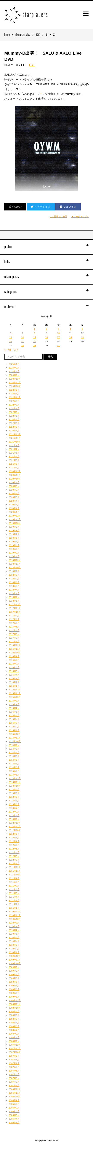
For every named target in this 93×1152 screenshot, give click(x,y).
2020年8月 (14, 486)
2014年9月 (14, 745)
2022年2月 (14, 427)
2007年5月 (14, 1071)
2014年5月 (14, 760)
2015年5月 (14, 715)
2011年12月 (15, 867)
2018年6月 (14, 582)
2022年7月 (14, 408)
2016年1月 (14, 686)
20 (10, 341)
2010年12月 (15, 911)
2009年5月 (14, 982)
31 (58, 345)
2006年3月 (14, 1122)
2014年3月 (14, 767)
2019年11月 (15, 519)
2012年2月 (14, 860)
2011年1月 (14, 908)
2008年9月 (14, 1011)
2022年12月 (15, 397)
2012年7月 (14, 841)
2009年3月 (14, 989)
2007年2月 (14, 1082)
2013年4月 (14, 808)
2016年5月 (14, 671)
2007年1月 (14, 1085)
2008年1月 (14, 1041)
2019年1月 (14, 556)
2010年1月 (14, 952)
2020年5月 (14, 497)
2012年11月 (15, 826)
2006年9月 (14, 1100)
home (7, 35)
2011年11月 (15, 871)
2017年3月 (14, 634)
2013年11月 (15, 782)
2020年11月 (15, 475)
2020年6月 (14, 493)
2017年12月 (15, 604)
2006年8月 (14, 1104)
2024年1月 (14, 375)
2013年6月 (14, 800)
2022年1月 (14, 430)
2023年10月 (15, 386)
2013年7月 (14, 797)
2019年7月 (14, 534)
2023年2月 (14, 390)
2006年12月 (15, 1089)
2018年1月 (14, 601)
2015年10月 (15, 697)
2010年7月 (14, 930)
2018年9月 (14, 571)
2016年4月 (14, 675)
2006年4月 (14, 1119)
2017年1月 (14, 641)
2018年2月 (14, 597)
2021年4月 (14, 456)
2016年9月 (14, 656)
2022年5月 (14, 416)
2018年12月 (15, 560)
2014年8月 (14, 749)
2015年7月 (14, 708)
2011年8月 (14, 882)
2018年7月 (14, 578)
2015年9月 (14, 701)
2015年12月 (15, 689)
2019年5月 (14, 541)
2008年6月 (14, 1022)
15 (34, 337)
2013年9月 (14, 789)
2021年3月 (14, 460)
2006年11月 (15, 1093)
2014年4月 (14, 763)
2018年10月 (15, 567)
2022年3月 (14, 423)
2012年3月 (14, 856)
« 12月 (7, 349)
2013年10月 (15, 786)
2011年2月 (14, 904)
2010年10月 (15, 919)
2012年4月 (14, 852)
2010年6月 (14, 934)
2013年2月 (14, 815)
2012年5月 (14, 849)
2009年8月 (14, 971)
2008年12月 (15, 1000)
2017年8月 (14, 619)
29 (34, 345)
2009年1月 (14, 997)
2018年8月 (14, 575)
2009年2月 (14, 993)
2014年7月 (14, 752)
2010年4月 (14, 941)
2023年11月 (15, 382)
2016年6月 (14, 667)
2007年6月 (14, 1067)
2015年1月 (14, 730)
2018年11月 (15, 564)
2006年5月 (14, 1115)
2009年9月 (14, 967)
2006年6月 (14, 1111)
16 (46, 337)
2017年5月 (14, 627)
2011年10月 (15, 874)
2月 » (15, 349)
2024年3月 (14, 368)
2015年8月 (14, 704)
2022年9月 (14, 401)
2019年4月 (14, 545)
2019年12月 (15, 516)
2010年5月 (14, 937)
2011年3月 (14, 900)
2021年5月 (14, 453)
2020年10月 (15, 479)
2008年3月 (14, 1034)
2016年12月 (15, 645)
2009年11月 (15, 960)
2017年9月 (14, 615)
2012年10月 (15, 830)
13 (10, 337)
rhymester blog (22, 35)
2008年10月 (15, 1008)
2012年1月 (14, 863)
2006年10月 (15, 1096)
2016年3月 (14, 678)
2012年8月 (14, 837)
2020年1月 (14, 512)
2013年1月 (14, 819)
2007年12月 (15, 1045)
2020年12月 (15, 471)
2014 (38, 35)
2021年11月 (15, 438)
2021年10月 (15, 442)
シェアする (69, 206)
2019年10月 (15, 523)
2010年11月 (15, 915)
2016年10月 (15, 652)
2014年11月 (15, 738)
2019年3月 (14, 549)
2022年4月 (14, 419)
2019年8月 (14, 530)
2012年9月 (14, 834)
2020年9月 (14, 482)
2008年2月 (14, 1037)
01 (47, 35)
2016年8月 (14, 660)
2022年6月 (14, 412)
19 (82, 337)
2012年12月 (15, 823)
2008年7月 (14, 1019)
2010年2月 (14, 948)
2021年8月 (14, 445)
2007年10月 (15, 1052)
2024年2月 (14, 371)
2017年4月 (14, 630)
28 (22, 345)
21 (22, 341)
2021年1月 (14, 467)
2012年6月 (14, 845)
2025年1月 (14, 364)
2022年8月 (14, 405)
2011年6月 (14, 889)
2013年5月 (14, 804)
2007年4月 (14, 1074)
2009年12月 (15, 956)
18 (70, 337)
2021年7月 (14, 449)
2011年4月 (14, 897)
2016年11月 (15, 649)
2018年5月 (14, 586)
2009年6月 (14, 978)
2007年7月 (14, 1063)
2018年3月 (14, 593)
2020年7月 (14, 490)
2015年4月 (14, 719)
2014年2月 (14, 771)
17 (58, 337)
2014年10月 (15, 741)
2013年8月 (14, 793)
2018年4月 (14, 590)
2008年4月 (14, 1030)
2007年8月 (14, 1059)
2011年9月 (14, 878)
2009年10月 (15, 963)
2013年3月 (14, 812)
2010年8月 (14, 926)
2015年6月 (14, 712)
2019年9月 (14, 527)
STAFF (32, 65)
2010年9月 (14, 923)
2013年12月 (15, 778)
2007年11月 (15, 1048)
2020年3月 (14, 504)
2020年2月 (14, 508)
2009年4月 (14, 985)
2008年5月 (14, 1026)
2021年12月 (15, 434)
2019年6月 (14, 538)
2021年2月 (14, 464)
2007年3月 (14, 1078)
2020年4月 (14, 501)
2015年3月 (14, 723)
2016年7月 (14, 664)
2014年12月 (15, 734)
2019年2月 (14, 553)
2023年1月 (14, 393)
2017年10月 (15, 612)
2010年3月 (14, 945)
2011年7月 (14, 886)
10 (58, 333)
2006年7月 (14, 1108)
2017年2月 (14, 638)
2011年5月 (14, 893)
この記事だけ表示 (58, 216)
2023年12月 (15, 379)
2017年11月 (15, 608)
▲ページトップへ (80, 216)
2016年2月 (14, 682)
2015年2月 (14, 726)
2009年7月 (14, 974)
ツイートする (42, 206)
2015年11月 (15, 693)
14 (22, 337)
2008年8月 (14, 1015)
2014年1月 (14, 775)
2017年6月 (14, 623)
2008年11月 (15, 1004)
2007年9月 (14, 1056)
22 (34, 341)
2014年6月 (14, 756)
